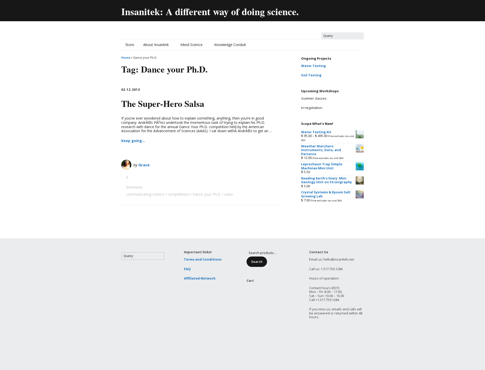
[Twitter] (316, 9)
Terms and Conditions (203, 259)
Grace (144, 164)
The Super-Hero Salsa (162, 103)
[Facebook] (327, 9)
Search (256, 261)
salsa (228, 194)
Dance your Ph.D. (206, 194)
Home (125, 57)
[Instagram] (359, 9)
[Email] (305, 9)
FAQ (187, 269)
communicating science (145, 194)
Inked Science (191, 44)
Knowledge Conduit (230, 44)
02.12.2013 (130, 89)
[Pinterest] (349, 9)
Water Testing (313, 65)
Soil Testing (311, 75)
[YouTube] (338, 9)
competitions (178, 194)
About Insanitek (156, 44)
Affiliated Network (199, 278)
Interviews (134, 187)
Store (129, 44)
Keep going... (133, 140)
